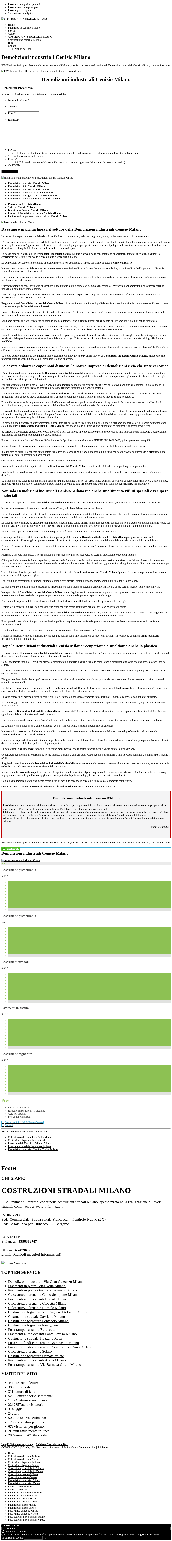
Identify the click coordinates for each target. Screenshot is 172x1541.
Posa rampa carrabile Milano (23, 1510)
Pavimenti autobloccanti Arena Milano (37, 1360)
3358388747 (27, 1241)
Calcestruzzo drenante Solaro (30, 1351)
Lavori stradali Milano (20, 1486)
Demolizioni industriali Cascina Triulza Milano (33, 1149)
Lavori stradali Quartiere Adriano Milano (29, 1143)
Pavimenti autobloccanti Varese (24, 1495)
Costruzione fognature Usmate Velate (36, 1356)
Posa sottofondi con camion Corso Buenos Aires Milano (50, 1347)
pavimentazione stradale (80, 818)
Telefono (13, 106)
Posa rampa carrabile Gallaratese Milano (29, 1146)
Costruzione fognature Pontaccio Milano (38, 1321)
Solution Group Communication (78, 1447)
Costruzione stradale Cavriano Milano (36, 1316)
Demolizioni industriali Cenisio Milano (128, 842)
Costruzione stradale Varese (22, 1477)
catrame (60, 815)
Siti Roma (102, 1447)
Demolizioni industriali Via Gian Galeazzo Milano (46, 1281)
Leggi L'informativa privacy (17, 1444)
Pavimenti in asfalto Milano (22, 1498)
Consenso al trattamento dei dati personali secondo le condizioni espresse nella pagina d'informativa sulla (78, 153)
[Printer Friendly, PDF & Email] (10, 848)
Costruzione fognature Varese (23, 1465)
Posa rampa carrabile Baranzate (31, 1329)
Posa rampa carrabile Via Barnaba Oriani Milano (44, 1364)
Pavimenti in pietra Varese (22, 1507)
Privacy (12, 149)
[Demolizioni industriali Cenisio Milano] (20, 860)
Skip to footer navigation (21, 13)
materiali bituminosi (136, 815)
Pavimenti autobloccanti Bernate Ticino (37, 1299)
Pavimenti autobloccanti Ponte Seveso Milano (42, 1334)
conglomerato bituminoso (150, 818)
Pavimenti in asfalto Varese (22, 1501)
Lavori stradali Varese (19, 1489)
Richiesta (13, 119)
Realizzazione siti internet (45, 1447)
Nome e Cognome (18, 100)
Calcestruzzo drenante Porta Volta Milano (30, 1137)
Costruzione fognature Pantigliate (33, 1325)
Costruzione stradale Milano (23, 1474)
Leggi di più (35, 1538)
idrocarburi (46, 805)
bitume (99, 805)
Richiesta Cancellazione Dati (52, 1444)
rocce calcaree (10, 808)
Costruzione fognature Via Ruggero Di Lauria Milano (48, 1312)
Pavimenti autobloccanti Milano (25, 1492)
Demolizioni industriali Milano (24, 1480)
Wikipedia (163, 826)
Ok (26, 1538)
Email (12, 113)
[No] (44, 1538)
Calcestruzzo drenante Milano (24, 1456)
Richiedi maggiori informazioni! (37, 1254)
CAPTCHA (14, 165)
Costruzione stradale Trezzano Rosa (35, 1338)
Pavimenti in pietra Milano (22, 1504)
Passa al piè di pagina (19, 10)
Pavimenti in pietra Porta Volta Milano (37, 1286)
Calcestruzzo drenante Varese (23, 1459)
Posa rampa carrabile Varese (23, 1513)
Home (11, 1453)
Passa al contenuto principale (23, 7)
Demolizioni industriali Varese (24, 1483)
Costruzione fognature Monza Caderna (28, 1140)
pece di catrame (88, 815)
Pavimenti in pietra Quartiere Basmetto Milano (43, 1290)
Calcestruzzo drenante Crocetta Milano (37, 1303)
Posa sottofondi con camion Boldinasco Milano (43, 1343)
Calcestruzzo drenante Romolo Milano (37, 1308)
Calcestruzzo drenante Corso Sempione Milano (43, 1294)
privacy (134, 153)
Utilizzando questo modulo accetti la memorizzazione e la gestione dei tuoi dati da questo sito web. (72, 162)
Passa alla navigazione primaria (24, 4)
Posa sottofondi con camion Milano (27, 1516)
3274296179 (23, 1250)
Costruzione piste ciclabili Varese (25, 1471)
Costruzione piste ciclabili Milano (26, 1468)
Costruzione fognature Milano (24, 1462)
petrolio (61, 812)
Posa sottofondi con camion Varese (26, 1519)
